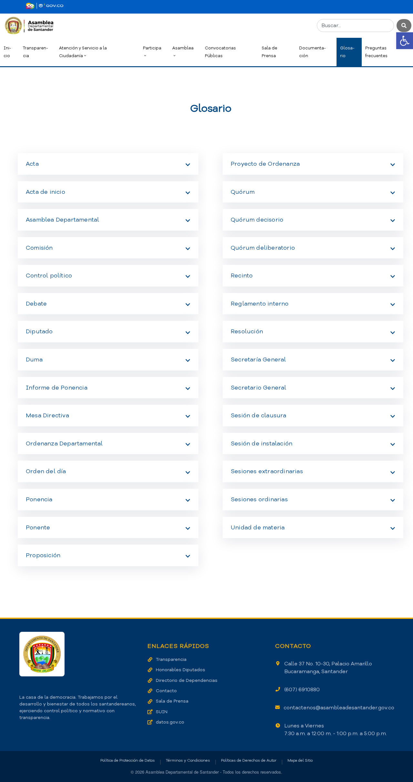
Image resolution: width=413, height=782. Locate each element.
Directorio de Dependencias (186, 680)
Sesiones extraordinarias (267, 471)
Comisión (39, 248)
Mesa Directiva (47, 415)
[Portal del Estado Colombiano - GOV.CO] (44, 6)
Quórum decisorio (257, 220)
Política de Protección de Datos (127, 760)
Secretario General (259, 387)
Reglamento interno (260, 304)
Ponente (38, 527)
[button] (404, 40)
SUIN (161, 712)
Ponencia (39, 499)
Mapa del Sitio (300, 760)
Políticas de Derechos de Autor (249, 760)
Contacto (166, 691)
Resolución (247, 331)
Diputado (39, 331)
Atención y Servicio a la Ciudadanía (83, 51)
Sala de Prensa (269, 51)
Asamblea (183, 48)
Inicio (7, 51)
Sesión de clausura (259, 415)
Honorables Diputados (180, 670)
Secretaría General (258, 359)
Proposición (43, 555)
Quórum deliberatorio (263, 248)
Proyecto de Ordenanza (265, 164)
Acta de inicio (45, 192)
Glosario (347, 51)
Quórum (243, 192)
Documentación (312, 51)
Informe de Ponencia (56, 387)
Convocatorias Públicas (220, 51)
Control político (49, 275)
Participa (152, 48)
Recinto (242, 275)
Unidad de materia (258, 527)
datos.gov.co (170, 722)
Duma (34, 359)
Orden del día (46, 471)
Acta (32, 164)
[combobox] (355, 25)
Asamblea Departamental (62, 220)
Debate (36, 304)
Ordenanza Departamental (64, 443)
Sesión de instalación (261, 443)
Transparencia (35, 51)
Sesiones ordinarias (259, 499)
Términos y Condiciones (188, 760)
